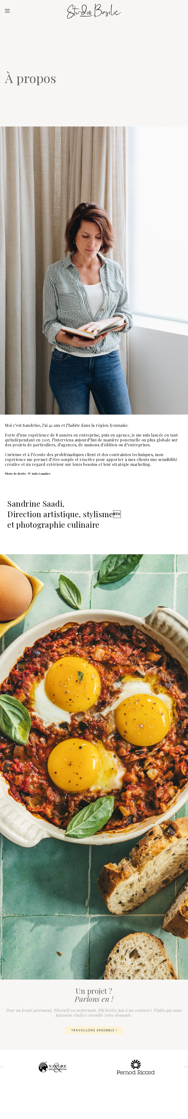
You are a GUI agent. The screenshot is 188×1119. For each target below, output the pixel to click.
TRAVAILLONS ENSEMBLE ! (94, 1030)
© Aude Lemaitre (39, 473)
